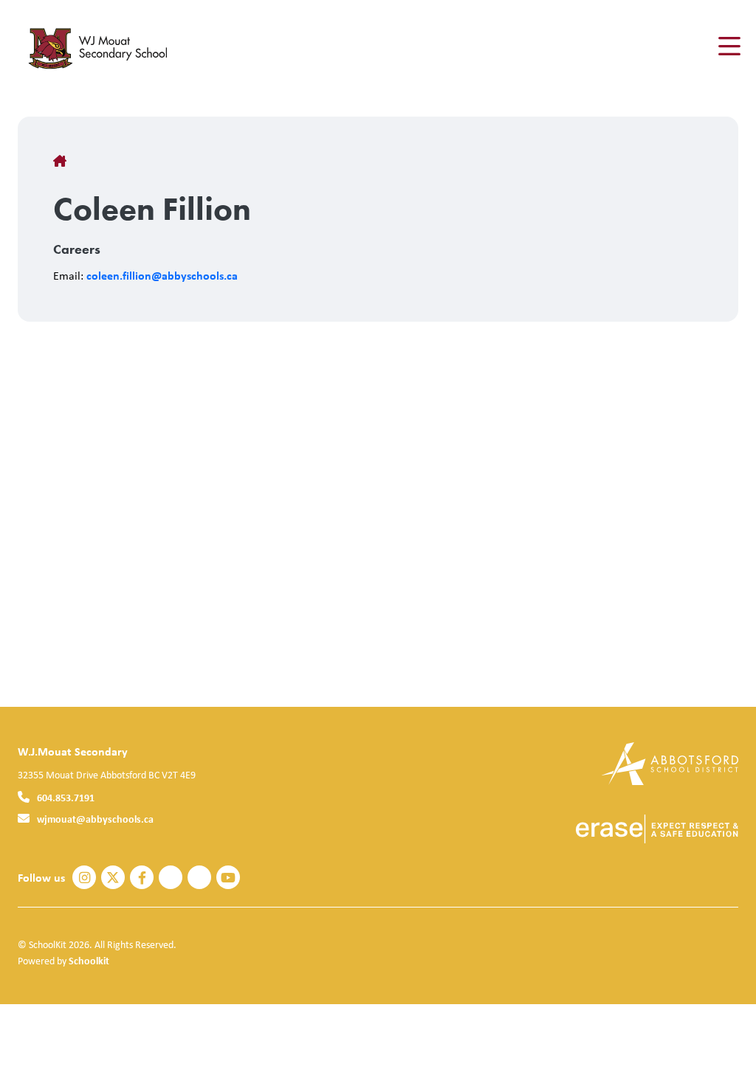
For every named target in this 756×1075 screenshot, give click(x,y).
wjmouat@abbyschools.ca (95, 819)
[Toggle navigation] (728, 46)
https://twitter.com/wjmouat (113, 878)
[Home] (106, 46)
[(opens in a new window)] (670, 762)
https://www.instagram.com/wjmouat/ (84, 878)
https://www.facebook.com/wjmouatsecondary (142, 878)
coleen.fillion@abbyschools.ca (162, 275)
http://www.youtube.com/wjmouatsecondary (228, 878)
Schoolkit (89, 960)
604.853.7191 (65, 797)
